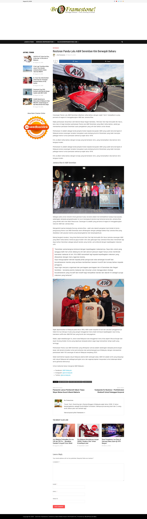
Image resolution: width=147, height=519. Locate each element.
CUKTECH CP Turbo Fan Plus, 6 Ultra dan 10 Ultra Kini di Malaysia (41, 58)
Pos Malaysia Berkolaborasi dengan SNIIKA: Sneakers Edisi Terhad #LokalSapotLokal (88, 441)
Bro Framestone (61, 55)
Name (55, 484)
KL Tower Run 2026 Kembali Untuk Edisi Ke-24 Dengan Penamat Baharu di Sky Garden (41, 80)
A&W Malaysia (67, 370)
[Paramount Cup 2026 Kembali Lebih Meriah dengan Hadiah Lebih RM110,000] (27, 89)
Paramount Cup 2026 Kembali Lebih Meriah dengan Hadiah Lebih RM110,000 (41, 91)
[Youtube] (117, 1)
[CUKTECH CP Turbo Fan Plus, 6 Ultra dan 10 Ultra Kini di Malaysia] (27, 57)
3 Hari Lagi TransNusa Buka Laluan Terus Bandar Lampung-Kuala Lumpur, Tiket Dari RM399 (41, 69)
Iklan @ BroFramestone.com (67, 42)
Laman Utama (29, 42)
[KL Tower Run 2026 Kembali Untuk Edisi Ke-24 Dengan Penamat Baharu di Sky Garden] (27, 78)
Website (55, 498)
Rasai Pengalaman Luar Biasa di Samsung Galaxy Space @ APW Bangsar (111, 441)
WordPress (88, 516)
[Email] (123, 1)
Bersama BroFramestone (45, 42)
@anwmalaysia (67, 373)
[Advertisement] (73, 28)
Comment (56, 462)
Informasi (56, 48)
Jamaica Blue (87, 382)
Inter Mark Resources (75, 382)
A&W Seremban (63, 382)
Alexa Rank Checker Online (36, 113)
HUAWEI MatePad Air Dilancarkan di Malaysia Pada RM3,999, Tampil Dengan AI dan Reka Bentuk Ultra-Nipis (41, 101)
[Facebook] (115, 1)
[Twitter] (119, 1)
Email (55, 491)
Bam (95, 516)
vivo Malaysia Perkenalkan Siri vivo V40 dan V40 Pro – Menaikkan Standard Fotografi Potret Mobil (63, 441)
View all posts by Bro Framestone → (74, 412)
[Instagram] (121, 1)
